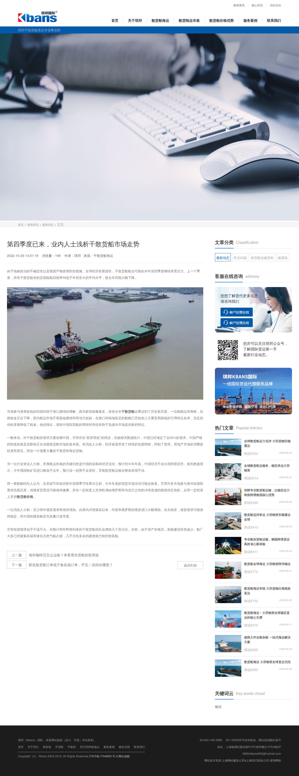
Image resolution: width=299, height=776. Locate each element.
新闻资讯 (239, 5)
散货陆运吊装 (189, 20)
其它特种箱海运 (90, 747)
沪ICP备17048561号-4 (103, 756)
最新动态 (47, 224)
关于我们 (33, 747)
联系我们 (274, 20)
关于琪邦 (135, 20)
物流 (218, 706)
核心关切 (257, 5)
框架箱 (47, 747)
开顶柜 (59, 747)
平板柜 (72, 747)
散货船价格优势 (221, 20)
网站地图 (124, 756)
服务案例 (250, 20)
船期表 (283, 257)
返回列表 (190, 565)
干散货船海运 (103, 255)
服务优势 (124, 747)
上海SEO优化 (254, 760)
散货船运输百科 (262, 257)
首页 (114, 20)
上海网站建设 (230, 760)
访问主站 (275, 5)
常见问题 (240, 257)
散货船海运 (160, 20)
